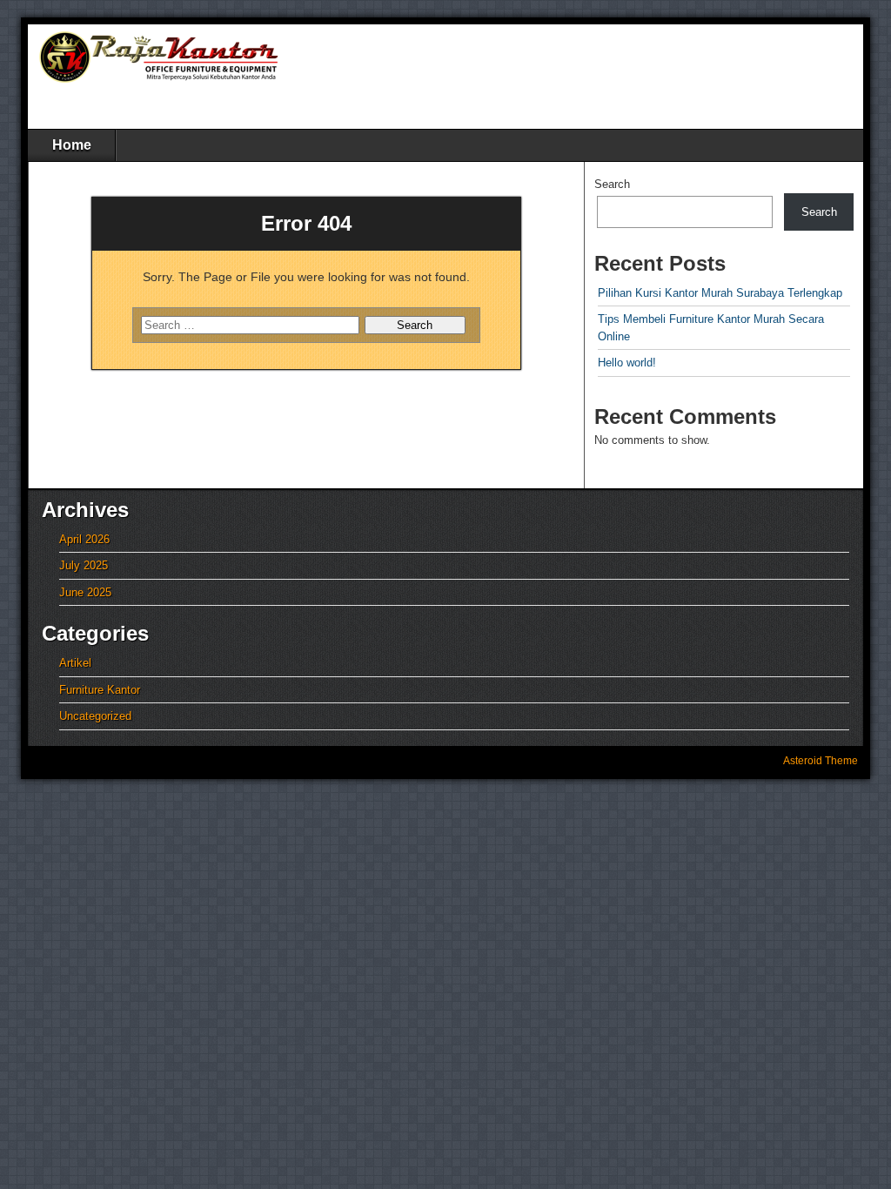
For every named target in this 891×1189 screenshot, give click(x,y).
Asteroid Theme (820, 761)
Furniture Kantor (99, 689)
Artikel (75, 662)
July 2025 (83, 565)
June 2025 (85, 592)
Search (612, 184)
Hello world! (627, 362)
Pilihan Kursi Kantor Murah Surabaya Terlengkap (720, 292)
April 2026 (84, 539)
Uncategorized (95, 715)
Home (71, 145)
